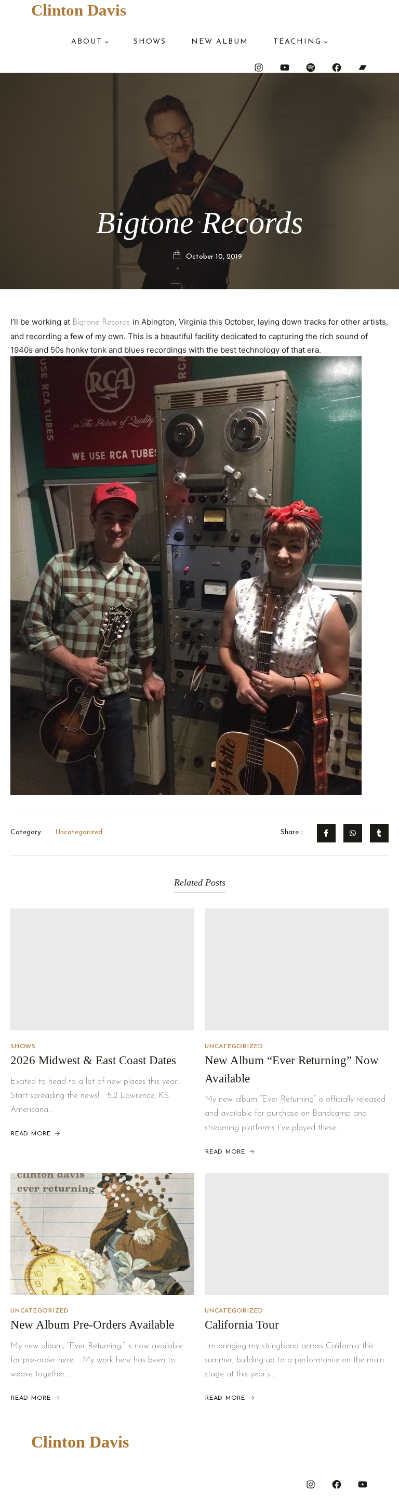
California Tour (242, 1324)
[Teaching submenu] (326, 41)
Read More (31, 1134)
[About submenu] (106, 41)
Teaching (297, 42)
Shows (23, 1046)
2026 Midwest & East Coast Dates (93, 1060)
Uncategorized (234, 1046)
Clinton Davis (78, 10)
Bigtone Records (102, 322)
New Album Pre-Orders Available (92, 1324)
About (86, 42)
